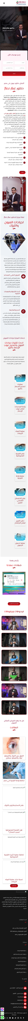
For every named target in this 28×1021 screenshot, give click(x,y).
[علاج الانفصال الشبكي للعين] (20, 492)
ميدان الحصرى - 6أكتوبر (18, 993)
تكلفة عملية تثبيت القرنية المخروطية (16, 841)
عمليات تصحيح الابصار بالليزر (20, 386)
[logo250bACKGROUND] (21, 891)
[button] (25, 583)
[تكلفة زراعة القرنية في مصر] (14, 770)
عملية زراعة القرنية (20, 477)
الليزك (8, 99)
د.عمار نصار (11, 1013)
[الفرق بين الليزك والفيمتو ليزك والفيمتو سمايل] (14, 745)
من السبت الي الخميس (18, 1007)
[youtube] (10, 1018)
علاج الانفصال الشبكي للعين (20, 500)
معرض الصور (20, 376)
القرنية (14, 775)
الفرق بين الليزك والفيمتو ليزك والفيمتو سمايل (16, 741)
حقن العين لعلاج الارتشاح (20, 522)
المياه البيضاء (14, 874)
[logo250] (21, 1)
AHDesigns (14, 1015)
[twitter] (21, 1018)
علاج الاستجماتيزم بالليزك (16, 792)
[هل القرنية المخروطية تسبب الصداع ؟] (14, 819)
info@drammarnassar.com (17, 1004)
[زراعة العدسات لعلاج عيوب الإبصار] (20, 400)
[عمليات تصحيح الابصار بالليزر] (20, 378)
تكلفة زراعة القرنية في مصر (16, 767)
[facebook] (23, 1018)
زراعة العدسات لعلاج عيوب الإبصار (20, 409)
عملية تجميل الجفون (20, 544)
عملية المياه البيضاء (20, 432)
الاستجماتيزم (16, 799)
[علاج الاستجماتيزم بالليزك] (14, 795)
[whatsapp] (7, 1018)
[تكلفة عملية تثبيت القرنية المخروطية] (14, 844)
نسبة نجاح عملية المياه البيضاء (16, 866)
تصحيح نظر (14, 751)
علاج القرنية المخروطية (20, 454)
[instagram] (18, 1018)
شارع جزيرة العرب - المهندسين (16, 988)
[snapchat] (12, 1018)
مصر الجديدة (20, 997)
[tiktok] (15, 1018)
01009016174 (20, 1000)
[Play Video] (14, 623)
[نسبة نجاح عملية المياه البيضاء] (14, 869)
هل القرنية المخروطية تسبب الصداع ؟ (16, 817)
